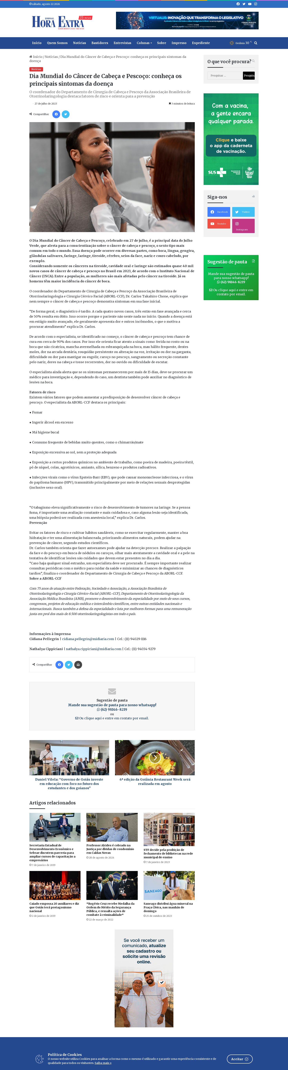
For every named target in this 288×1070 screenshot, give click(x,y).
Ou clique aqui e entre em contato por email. (113, 718)
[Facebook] (56, 114)
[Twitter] (66, 114)
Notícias (79, 43)
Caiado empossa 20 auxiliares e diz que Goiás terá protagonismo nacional (54, 907)
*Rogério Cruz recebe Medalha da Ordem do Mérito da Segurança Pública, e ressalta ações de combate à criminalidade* (110, 909)
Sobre (161, 43)
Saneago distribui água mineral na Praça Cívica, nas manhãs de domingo (168, 907)
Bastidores (99, 43)
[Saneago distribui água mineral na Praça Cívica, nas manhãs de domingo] (169, 885)
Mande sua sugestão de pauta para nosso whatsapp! (112, 707)
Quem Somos (57, 43)
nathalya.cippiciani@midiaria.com (93, 649)
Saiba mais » (103, 1063)
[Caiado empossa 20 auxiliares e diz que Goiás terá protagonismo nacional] (55, 885)
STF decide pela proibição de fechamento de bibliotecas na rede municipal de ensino (168, 853)
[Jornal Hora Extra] (61, 22)
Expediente (201, 43)
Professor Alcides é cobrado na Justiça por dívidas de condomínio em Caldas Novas (110, 849)
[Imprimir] (78, 665)
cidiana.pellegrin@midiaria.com (88, 639)
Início (37, 43)
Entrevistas (122, 43)
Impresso (179, 43)
